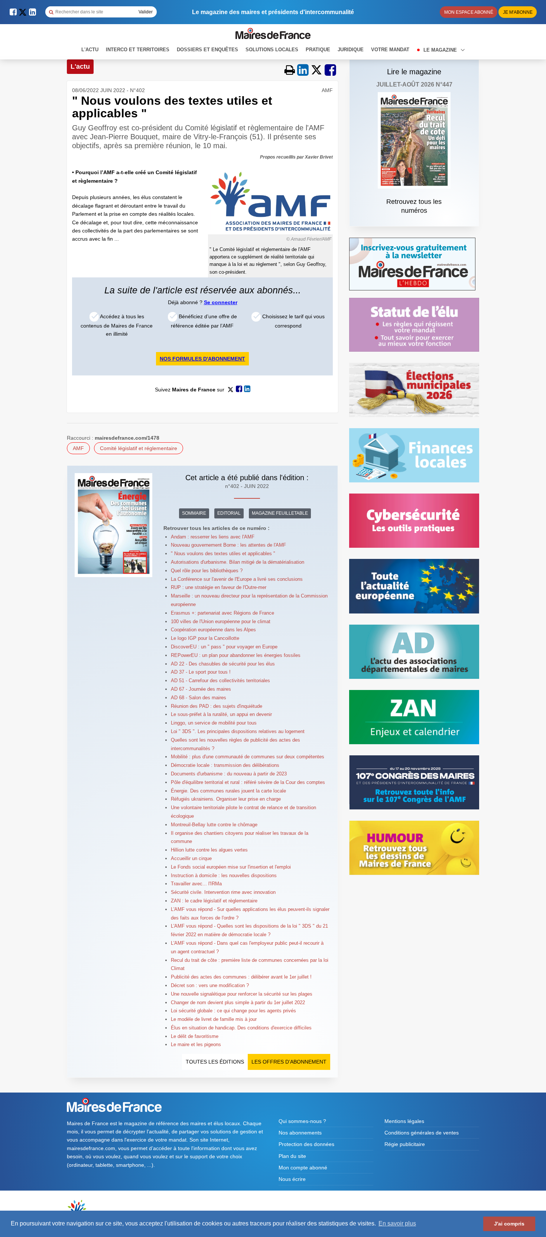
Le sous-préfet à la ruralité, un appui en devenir (221, 714)
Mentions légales (404, 1121)
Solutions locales (272, 49)
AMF (78, 448)
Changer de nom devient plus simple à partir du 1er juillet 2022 (238, 1002)
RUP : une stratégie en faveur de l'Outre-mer (218, 587)
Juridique (351, 49)
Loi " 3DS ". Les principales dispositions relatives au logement (238, 731)
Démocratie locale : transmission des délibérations (225, 765)
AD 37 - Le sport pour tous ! (201, 672)
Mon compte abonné (303, 1168)
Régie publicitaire (404, 1144)
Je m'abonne (518, 12)
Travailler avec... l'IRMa (196, 883)
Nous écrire (292, 1179)
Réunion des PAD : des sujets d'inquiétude (216, 706)
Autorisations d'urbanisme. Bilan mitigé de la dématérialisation (237, 562)
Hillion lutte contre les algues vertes (209, 850)
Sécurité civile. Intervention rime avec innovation (223, 892)
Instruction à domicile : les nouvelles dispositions (224, 875)
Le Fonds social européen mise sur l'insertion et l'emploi (231, 867)
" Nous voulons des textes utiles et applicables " (223, 553)
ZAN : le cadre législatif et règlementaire (214, 901)
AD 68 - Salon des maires (198, 697)
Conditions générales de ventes (421, 1133)
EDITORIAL (229, 513)
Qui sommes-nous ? (302, 1121)
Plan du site (292, 1156)
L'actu (89, 49)
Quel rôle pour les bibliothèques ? (207, 570)
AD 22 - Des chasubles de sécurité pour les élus (223, 664)
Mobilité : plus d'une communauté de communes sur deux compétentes (247, 756)
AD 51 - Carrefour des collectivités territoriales (220, 680)
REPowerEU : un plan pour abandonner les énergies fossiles (235, 655)
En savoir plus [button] (397, 1223)
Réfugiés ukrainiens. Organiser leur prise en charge (226, 799)
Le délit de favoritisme (194, 1036)
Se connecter (220, 302)
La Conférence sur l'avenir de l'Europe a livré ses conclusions (237, 579)
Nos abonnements (300, 1133)
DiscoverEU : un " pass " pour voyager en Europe (224, 647)
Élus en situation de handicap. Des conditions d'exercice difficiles (241, 1028)
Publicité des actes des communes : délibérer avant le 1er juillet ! (241, 977)
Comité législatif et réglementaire (138, 448)
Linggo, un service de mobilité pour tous (214, 723)
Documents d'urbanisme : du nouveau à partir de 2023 (229, 774)
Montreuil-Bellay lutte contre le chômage (214, 824)
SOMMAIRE (194, 513)
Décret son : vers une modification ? (210, 985)
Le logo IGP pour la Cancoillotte (205, 638)
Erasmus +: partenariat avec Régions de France (222, 613)
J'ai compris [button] (509, 1224)
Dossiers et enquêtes (207, 49)
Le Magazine (440, 50)
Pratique (318, 49)
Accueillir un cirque (191, 858)
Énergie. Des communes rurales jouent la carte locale (228, 791)
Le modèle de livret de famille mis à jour (214, 1019)
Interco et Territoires (137, 49)
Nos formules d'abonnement (202, 359)
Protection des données (306, 1144)
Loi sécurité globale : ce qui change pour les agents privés (233, 1010)
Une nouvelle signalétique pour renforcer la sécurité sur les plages (241, 994)
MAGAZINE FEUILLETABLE (280, 513)
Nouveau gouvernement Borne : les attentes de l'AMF (228, 545)
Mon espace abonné (468, 12)
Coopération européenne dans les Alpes (213, 629)
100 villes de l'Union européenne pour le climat (220, 621)
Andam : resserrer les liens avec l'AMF (212, 537)
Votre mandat (390, 49)
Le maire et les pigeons (196, 1044)
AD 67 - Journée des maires (201, 689)
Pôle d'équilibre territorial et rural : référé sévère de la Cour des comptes (248, 782)
